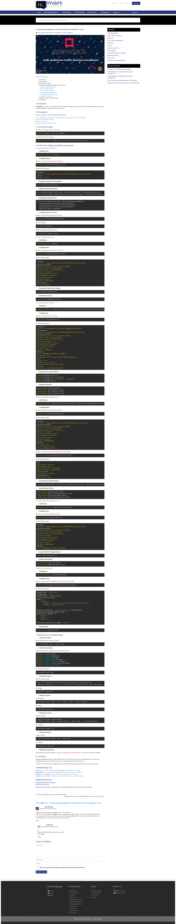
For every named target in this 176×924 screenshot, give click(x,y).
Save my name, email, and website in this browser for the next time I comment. (62, 867)
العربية (51, 895)
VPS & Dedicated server (51, 12)
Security (109, 45)
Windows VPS (73, 897)
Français (51, 891)
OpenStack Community (42, 784)
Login (121, 3)
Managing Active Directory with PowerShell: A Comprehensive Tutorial (84, 796)
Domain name (73, 906)
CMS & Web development (114, 35)
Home (39, 12)
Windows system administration (116, 60)
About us (116, 12)
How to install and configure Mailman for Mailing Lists (122, 80)
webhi (48, 825)
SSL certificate (73, 908)
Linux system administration (46, 32)
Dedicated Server (74, 893)
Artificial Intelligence (113, 33)
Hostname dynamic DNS (76, 899)
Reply (37, 820)
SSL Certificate (111, 50)
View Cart (136, 3)
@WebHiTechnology (120, 893)
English (114, 3)
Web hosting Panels (113, 55)
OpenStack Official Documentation (46, 782)
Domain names (92, 12)
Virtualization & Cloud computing (63, 32)
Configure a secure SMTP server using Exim (119, 69)
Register (126, 3)
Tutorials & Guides (96, 893)
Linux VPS (72, 895)
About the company (97, 891)
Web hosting (73, 891)
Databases (110, 38)
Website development (75, 902)
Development (105, 12)
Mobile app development (76, 904)
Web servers (110, 58)
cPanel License (73, 910)
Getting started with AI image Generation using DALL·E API (123, 83)
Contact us (94, 897)
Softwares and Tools (113, 48)
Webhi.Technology (120, 891)
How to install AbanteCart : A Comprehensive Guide (51, 794)
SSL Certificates (80, 12)
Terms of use (95, 895)
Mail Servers (110, 43)
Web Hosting (67, 12)
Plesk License (73, 913)
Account (135, 12)
